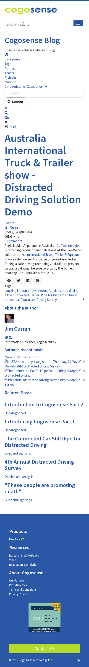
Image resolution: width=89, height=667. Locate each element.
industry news (27, 290)
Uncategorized (15, 413)
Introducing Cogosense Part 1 (40, 421)
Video (12, 560)
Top (77, 660)
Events (10, 223)
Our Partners (16, 580)
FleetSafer (15, 539)
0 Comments (13, 241)
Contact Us (44, 648)
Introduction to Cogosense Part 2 (44, 404)
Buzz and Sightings (18, 453)
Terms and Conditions (22, 590)
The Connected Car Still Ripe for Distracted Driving (43, 441)
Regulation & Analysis (22, 565)
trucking (10, 290)
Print (12, 126)
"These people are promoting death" (40, 488)
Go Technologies (68, 245)
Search (17, 102)
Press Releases (18, 585)
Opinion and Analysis (19, 477)
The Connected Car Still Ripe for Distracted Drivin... (42, 295)
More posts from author (22, 357)
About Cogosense (26, 572)
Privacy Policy (18, 594)
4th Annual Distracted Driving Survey (31, 299)
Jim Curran (12, 227)
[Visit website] (7, 337)
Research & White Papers (24, 555)
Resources (19, 547)
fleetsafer (45, 290)
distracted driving (66, 290)
